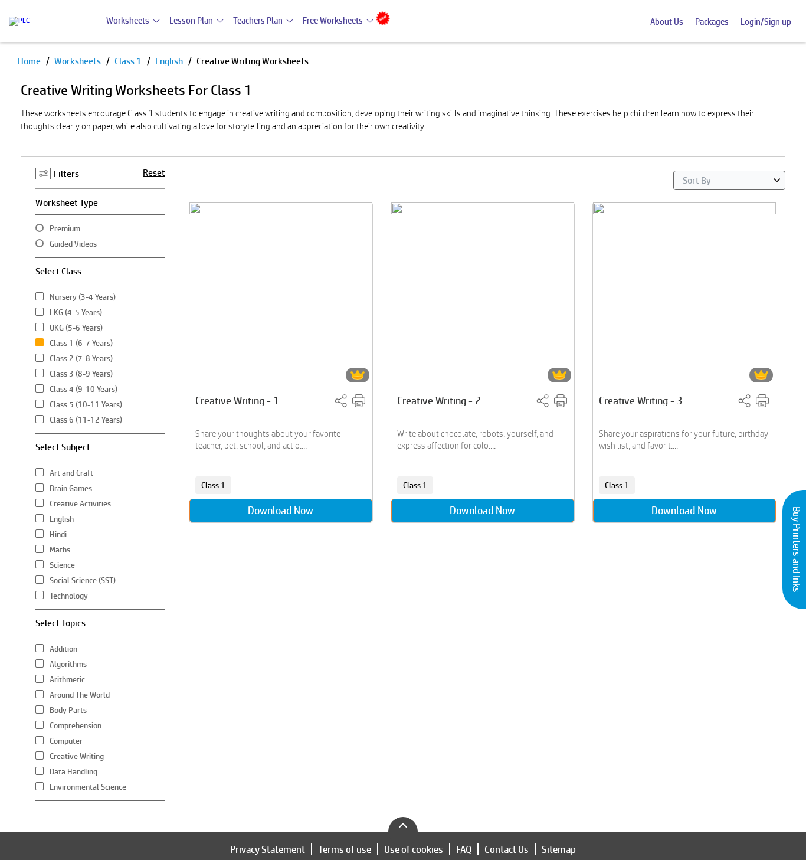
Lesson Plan (191, 20)
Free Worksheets (333, 20)
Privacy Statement (267, 849)
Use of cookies (413, 849)
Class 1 (128, 61)
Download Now (280, 510)
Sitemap (559, 849)
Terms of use (344, 849)
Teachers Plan (258, 20)
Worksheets (127, 20)
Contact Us (506, 849)
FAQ (463, 849)
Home (30, 61)
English (170, 61)
